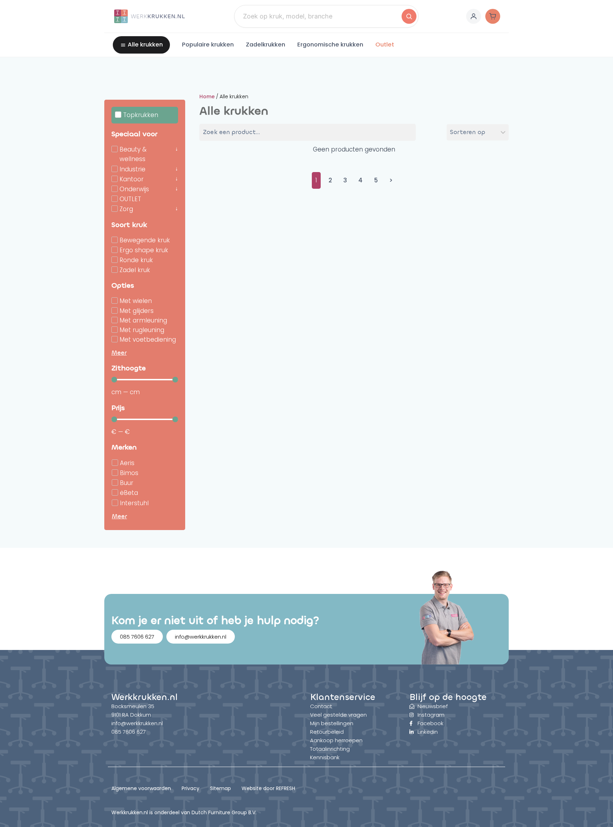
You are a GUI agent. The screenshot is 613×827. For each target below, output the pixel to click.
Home (207, 96)
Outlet (384, 44)
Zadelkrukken (265, 44)
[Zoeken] (409, 16)
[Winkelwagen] (492, 16)
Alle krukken (145, 44)
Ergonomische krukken (330, 44)
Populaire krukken (208, 44)
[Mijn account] (473, 16)
